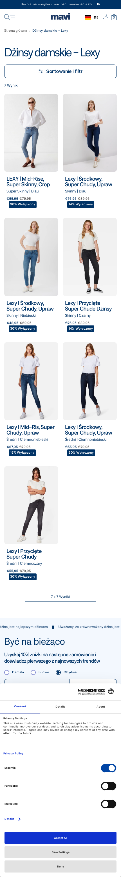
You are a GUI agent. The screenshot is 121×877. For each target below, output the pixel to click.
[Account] (106, 17)
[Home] (60, 17)
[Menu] (9, 17)
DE (96, 17)
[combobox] (92, 17)
